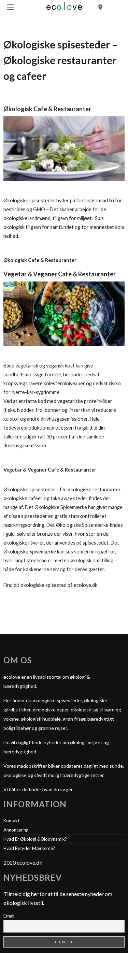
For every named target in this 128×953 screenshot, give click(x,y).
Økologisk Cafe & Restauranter (47, 109)
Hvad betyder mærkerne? (29, 848)
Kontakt (11, 820)
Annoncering (15, 830)
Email (8, 916)
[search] (100, 7)
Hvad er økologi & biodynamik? (35, 839)
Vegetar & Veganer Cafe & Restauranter (59, 274)
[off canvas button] (10, 7)
